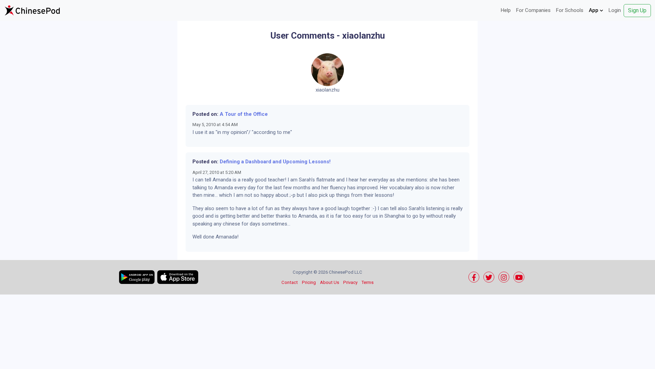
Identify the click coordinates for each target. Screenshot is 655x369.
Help (506, 10)
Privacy (350, 282)
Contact (289, 282)
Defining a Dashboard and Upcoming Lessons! (275, 162)
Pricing (309, 282)
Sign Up (637, 10)
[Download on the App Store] (177, 277)
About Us (329, 282)
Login (615, 10)
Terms (368, 282)
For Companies (533, 10)
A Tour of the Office (244, 114)
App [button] (594, 10)
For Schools (569, 10)
